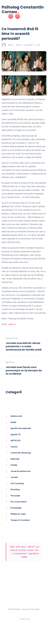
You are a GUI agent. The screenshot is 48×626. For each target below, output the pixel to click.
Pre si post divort (19, 502)
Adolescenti (16, 416)
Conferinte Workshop (21, 453)
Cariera (14, 447)
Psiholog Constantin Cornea (23, 9)
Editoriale (15, 459)
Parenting (15, 489)
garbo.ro (12, 324)
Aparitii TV (16, 434)
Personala (15, 495)
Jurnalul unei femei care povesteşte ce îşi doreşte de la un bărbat (24, 370)
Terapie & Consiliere (20, 520)
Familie (14, 465)
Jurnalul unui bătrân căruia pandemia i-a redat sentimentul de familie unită (23, 346)
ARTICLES (15, 440)
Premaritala (16, 508)
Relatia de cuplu (18, 514)
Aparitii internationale (21, 428)
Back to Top (25, 619)
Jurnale (14, 477)
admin (10, 45)
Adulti (18, 45)
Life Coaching (17, 483)
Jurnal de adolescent (21, 471)
